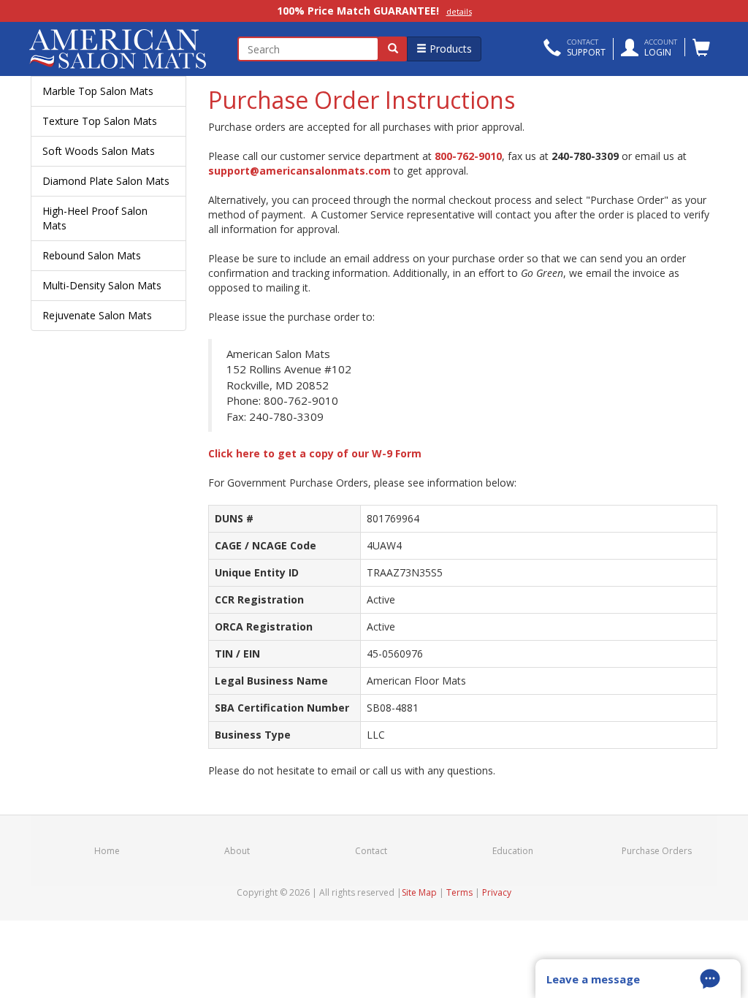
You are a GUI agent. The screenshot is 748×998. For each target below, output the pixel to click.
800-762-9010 (468, 156)
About (237, 851)
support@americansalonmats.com (299, 171)
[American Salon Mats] (108, 49)
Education (512, 851)
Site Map (419, 892)
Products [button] (449, 49)
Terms (459, 892)
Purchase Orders (657, 851)
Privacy (496, 892)
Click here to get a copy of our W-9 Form (314, 453)
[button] (574, 49)
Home (107, 851)
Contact (371, 851)
